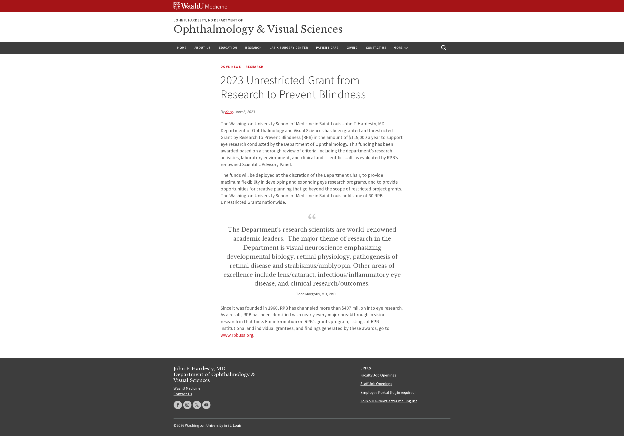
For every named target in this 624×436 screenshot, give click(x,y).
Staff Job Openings (376, 383)
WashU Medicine (187, 388)
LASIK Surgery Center (289, 48)
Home (181, 48)
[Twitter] (197, 405)
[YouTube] (206, 405)
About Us (203, 48)
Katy (229, 111)
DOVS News (231, 66)
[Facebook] (178, 405)
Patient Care (327, 48)
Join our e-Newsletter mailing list (389, 400)
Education (228, 48)
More (398, 48)
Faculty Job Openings (378, 375)
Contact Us (376, 48)
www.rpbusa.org (237, 335)
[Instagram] (187, 405)
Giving (352, 48)
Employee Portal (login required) (388, 392)
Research (253, 48)
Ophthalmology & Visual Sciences (258, 29)
